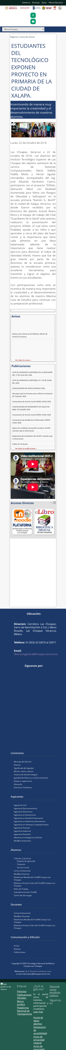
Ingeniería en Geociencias (25, 815)
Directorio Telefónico (23, 787)
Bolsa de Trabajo (21, 889)
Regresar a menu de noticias (22, 37)
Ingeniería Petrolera (22, 834)
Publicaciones (19, 952)
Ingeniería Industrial (22, 831)
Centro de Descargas (23, 895)
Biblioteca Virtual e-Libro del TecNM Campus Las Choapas (34, 884)
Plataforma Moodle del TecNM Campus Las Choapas (32, 878)
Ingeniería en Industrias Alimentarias (29, 821)
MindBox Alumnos (21, 874)
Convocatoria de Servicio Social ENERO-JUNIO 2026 (31, 402)
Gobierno (26, 2)
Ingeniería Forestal (22, 828)
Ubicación (18, 784)
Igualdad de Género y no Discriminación (31, 777)
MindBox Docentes (22, 916)
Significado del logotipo (24, 768)
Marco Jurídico (21, 1003)
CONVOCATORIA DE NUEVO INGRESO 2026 (28, 388)
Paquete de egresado (26, 861)
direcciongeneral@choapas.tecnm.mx (36, 654)
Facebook (12, 671)
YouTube (17, 671)
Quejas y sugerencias (23, 781)
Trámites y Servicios (22, 858)
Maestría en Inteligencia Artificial (28, 837)
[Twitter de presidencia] (55, 1008)
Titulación (21, 864)
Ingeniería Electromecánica (25, 808)
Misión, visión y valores (23, 771)
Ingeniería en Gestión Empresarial (28, 818)
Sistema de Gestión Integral (25, 774)
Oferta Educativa (56, 2)
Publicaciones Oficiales (24, 996)
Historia (17, 765)
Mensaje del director (22, 761)
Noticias (17, 949)
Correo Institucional (22, 870)
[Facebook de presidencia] (51, 1008)
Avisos (16, 945)
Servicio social (23, 867)
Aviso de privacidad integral (39, 1039)
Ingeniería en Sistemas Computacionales (31, 824)
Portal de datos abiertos (38, 1020)
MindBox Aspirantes (22, 840)
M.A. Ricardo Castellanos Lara (38, 971)
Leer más (38, 1011)
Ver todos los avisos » (23, 360)
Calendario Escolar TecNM (25, 892)
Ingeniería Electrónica (23, 811)
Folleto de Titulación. (20, 444)
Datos (44, 2)
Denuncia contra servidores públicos (55, 991)
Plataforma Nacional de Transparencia (24, 1010)
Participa (36, 2)
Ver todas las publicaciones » (26, 449)
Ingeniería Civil (20, 805)
